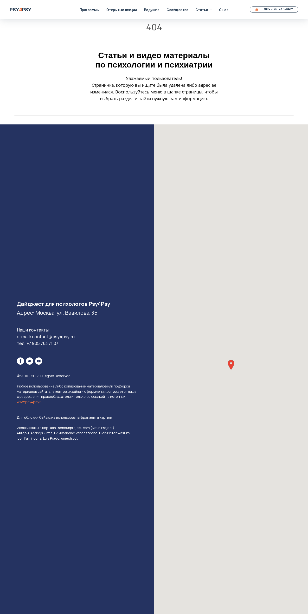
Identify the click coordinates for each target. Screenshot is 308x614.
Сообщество (177, 10)
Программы (89, 10)
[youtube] (38, 361)
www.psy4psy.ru (30, 401)
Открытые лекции (121, 10)
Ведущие (152, 10)
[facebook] (20, 361)
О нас (224, 10)
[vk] (29, 361)
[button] (231, 365)
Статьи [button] (202, 10)
